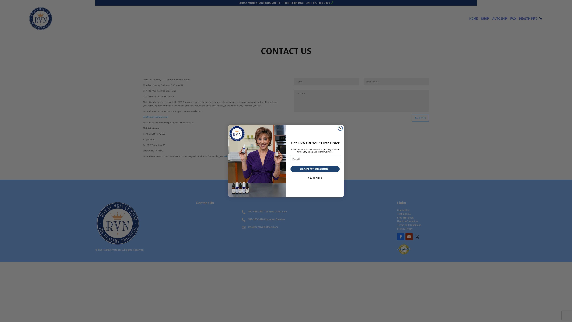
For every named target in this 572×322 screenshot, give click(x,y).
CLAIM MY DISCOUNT (315, 169)
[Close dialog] (340, 128)
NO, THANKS (315, 178)
